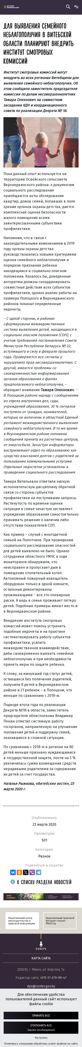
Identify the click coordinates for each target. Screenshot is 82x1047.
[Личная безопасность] (41, 896)
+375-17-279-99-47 (53, 978)
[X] (25, 872)
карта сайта (41, 958)
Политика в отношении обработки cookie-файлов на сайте (41, 1043)
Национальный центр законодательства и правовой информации (21, 921)
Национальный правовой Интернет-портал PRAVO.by (60, 921)
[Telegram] (38, 872)
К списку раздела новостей (43, 882)
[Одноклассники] (19, 872)
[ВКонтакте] (13, 872)
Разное (44, 856)
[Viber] (32, 872)
